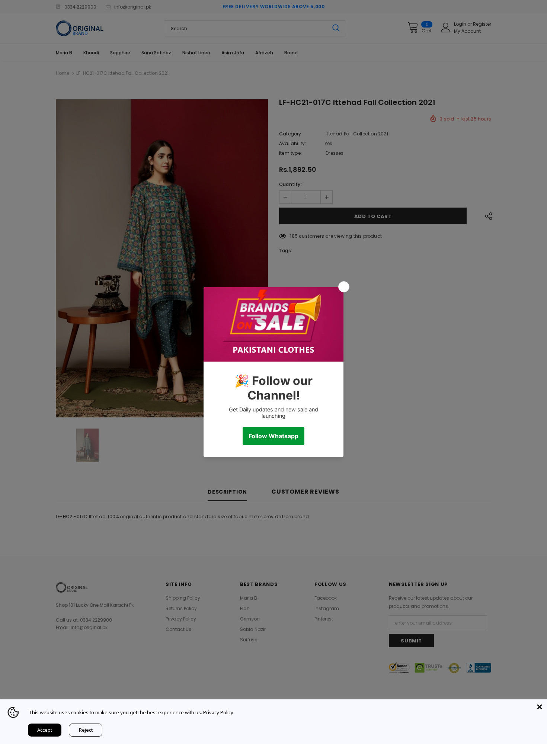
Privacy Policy (218, 712)
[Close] (539, 707)
